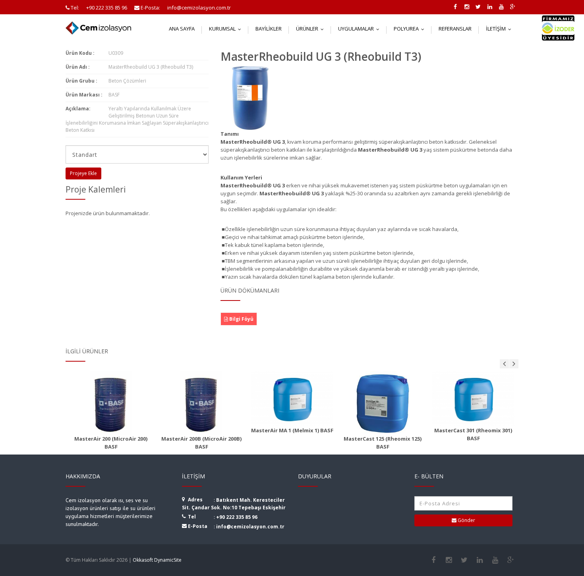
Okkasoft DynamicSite (157, 560)
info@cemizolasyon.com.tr (250, 526)
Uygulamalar (360, 28)
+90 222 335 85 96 (236, 517)
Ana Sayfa (182, 28)
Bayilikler (268, 28)
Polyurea (411, 28)
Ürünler (311, 28)
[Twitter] (464, 560)
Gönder (465, 520)
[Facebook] (433, 560)
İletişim (500, 28)
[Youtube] (495, 560)
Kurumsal (227, 28)
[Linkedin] (480, 560)
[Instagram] (449, 560)
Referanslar (455, 28)
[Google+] (511, 560)
